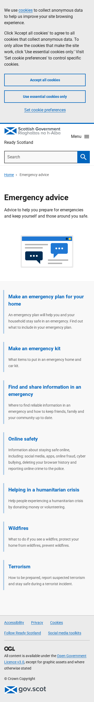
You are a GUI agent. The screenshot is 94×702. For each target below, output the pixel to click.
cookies (26, 10)
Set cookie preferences (45, 109)
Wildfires (18, 528)
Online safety (23, 439)
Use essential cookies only (45, 97)
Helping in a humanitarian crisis (43, 490)
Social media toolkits (64, 633)
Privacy (37, 622)
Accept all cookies (45, 80)
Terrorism (19, 567)
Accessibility (14, 622)
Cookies (56, 622)
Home (9, 175)
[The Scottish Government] (25, 690)
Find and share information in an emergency (44, 390)
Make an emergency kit (34, 349)
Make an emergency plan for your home (46, 300)
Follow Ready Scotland (22, 633)
